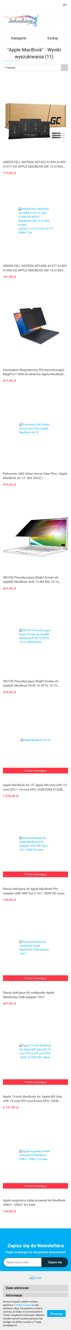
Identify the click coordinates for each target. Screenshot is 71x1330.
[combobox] (35, 67)
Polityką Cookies (23, 1305)
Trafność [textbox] (10, 67)
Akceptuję (56, 1313)
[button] (35, 1288)
